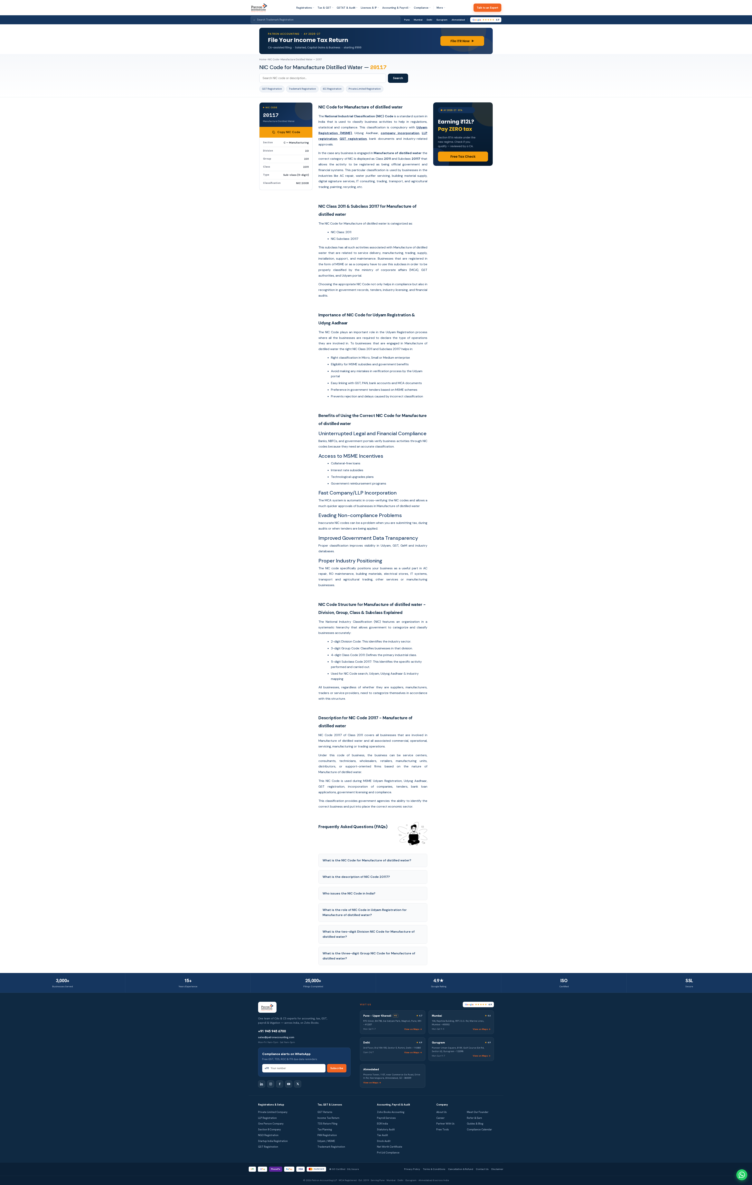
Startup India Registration (273, 1141)
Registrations (304, 7)
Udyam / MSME (326, 1141)
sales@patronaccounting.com (276, 1037)
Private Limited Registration (365, 88)
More (440, 7)
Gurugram (441, 19)
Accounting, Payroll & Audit (393, 1104)
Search (398, 78)
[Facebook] (279, 1084)
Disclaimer (497, 1169)
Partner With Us (445, 1123)
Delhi (429, 19)
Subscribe (336, 1068)
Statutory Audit (386, 1129)
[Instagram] (270, 1084)
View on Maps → (413, 1029)
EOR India (382, 1123)
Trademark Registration (302, 88)
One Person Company (271, 1123)
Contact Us (482, 1169)
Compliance (421, 7)
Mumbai (418, 19)
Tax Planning (324, 1129)
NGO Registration (268, 1135)
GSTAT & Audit (346, 7)
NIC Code (273, 59)
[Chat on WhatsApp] (741, 1174)
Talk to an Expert (487, 7)
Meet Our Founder (477, 1112)
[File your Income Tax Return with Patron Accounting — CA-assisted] (376, 41)
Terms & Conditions (434, 1169)
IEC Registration (332, 88)
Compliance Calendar (479, 1129)
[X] (297, 1084)
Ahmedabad (458, 19)
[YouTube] (288, 1084)
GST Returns (324, 1112)
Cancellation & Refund (460, 1169)
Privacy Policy (412, 1169)
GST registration (353, 139)
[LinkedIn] (261, 1084)
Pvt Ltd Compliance (388, 1152)
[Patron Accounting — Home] (259, 8)
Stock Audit (383, 1141)
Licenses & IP (369, 7)
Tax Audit (382, 1135)
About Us (441, 1112)
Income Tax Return (328, 1118)
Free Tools (442, 1129)
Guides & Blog (475, 1123)
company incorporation (400, 133)
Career (440, 1118)
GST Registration (272, 88)
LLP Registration (267, 1118)
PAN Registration (327, 1135)
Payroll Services (386, 1118)
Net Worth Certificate (389, 1146)
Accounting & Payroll (395, 7)
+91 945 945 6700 (272, 1031)
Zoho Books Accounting (390, 1112)
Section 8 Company (269, 1129)
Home (262, 59)
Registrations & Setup (271, 1104)
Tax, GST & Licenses (329, 1104)
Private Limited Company (272, 1112)
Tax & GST (324, 7)
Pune (407, 19)
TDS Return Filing (327, 1123)
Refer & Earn (474, 1118)
